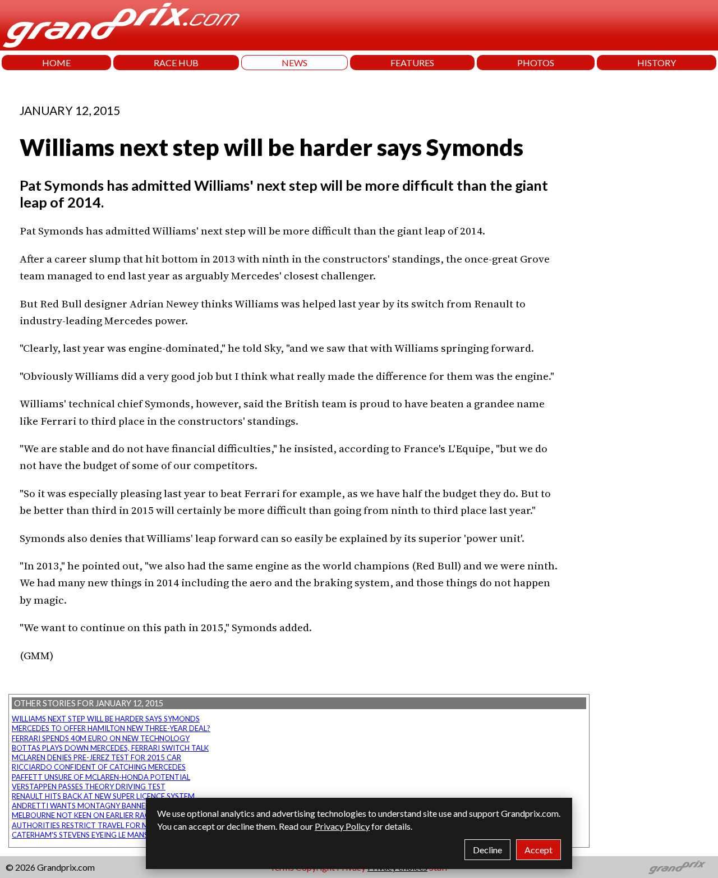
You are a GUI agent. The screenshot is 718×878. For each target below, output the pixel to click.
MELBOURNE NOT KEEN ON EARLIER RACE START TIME (105, 815)
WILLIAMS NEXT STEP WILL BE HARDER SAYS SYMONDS (106, 718)
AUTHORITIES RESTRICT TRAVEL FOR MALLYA (90, 825)
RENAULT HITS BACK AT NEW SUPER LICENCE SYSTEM (103, 796)
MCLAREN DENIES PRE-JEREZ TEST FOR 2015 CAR (96, 757)
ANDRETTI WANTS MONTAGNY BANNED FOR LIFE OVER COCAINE (125, 805)
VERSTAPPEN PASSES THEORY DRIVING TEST (88, 786)
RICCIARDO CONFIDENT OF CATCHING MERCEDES (99, 766)
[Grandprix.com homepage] (677, 867)
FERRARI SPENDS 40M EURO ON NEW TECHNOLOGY (101, 738)
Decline (487, 849)
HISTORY (656, 62)
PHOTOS (535, 62)
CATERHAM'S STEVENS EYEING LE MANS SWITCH (95, 834)
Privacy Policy (342, 826)
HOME (56, 62)
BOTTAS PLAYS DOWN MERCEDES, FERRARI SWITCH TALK (110, 747)
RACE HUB (176, 62)
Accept (538, 849)
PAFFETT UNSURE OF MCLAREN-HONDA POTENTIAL (101, 777)
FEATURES (412, 62)
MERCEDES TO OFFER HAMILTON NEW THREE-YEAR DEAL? (111, 728)
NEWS (294, 62)
